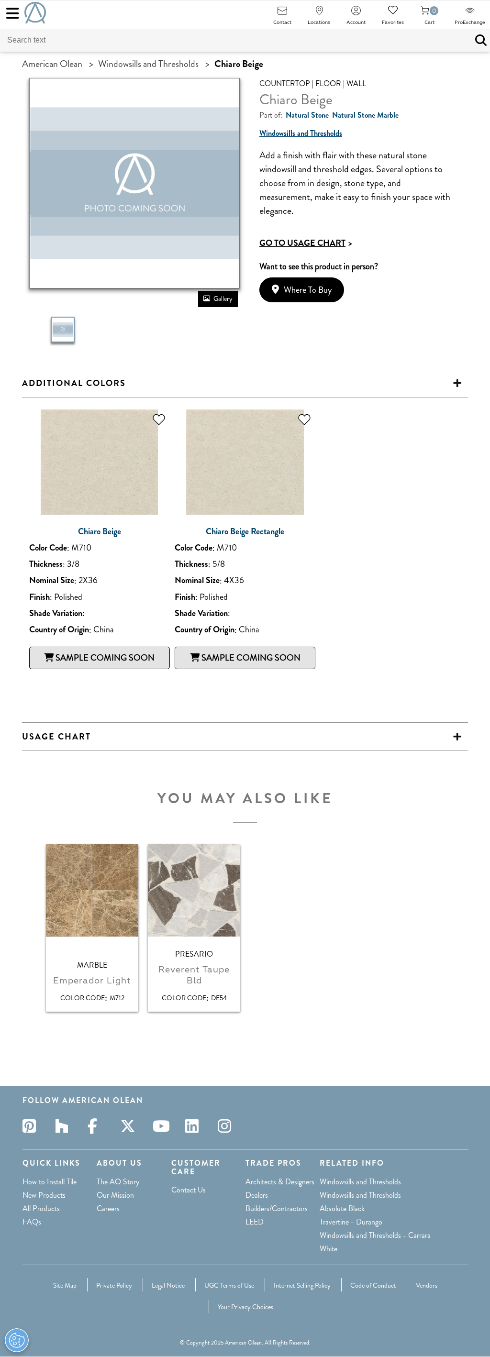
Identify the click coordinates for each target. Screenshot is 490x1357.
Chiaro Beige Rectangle (245, 532)
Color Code (48, 548)
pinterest (32, 1126)
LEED (254, 1221)
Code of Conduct (373, 1285)
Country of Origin (59, 630)
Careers (108, 1208)
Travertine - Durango (351, 1221)
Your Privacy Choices (245, 1307)
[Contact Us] (282, 14)
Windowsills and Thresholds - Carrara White (375, 1242)
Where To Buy (308, 290)
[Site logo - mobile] (35, 12)
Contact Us (188, 1189)
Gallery (223, 298)
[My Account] (356, 14)
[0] (425, 14)
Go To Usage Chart (305, 243)
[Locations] (319, 14)
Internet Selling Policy (302, 1285)
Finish (39, 597)
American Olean (52, 64)
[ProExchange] (470, 14)
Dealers (256, 1195)
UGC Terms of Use (229, 1285)
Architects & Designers (279, 1181)
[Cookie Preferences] (17, 1340)
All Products (41, 1208)
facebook (97, 1126)
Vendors (426, 1285)
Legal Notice (168, 1285)
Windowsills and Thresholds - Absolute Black (363, 1202)
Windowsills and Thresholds (148, 64)
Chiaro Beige (99, 532)
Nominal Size (51, 580)
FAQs (31, 1221)
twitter (129, 1126)
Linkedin (194, 1126)
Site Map (65, 1285)
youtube (162, 1126)
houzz (64, 1126)
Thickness (46, 564)
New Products (44, 1195)
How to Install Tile (49, 1181)
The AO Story (118, 1181)
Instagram (227, 1126)
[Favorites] (393, 14)
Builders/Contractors (276, 1208)
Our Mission (115, 1195)
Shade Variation (55, 613)
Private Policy (114, 1285)
